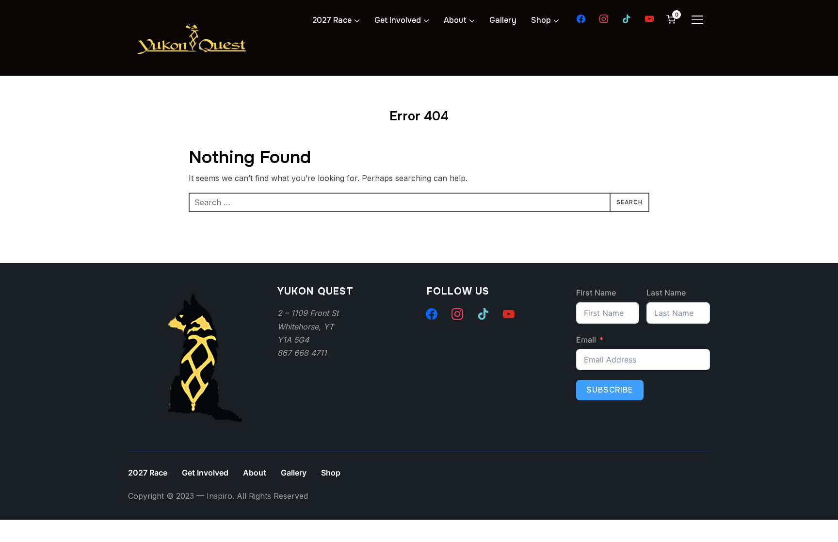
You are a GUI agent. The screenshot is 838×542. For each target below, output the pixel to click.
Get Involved (397, 20)
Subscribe (609, 390)
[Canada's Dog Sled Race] (201, 292)
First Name (596, 292)
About (455, 20)
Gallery (502, 20)
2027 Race (332, 20)
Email (586, 340)
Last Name (666, 292)
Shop (541, 20)
